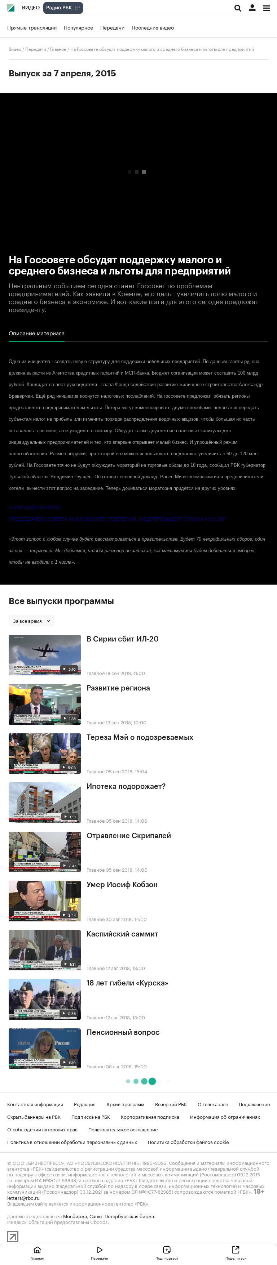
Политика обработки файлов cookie (188, 1141)
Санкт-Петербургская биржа (121, 1215)
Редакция (85, 1103)
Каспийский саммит (122, 934)
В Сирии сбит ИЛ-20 (123, 639)
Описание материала (37, 333)
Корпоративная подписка (150, 1116)
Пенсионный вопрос (123, 1032)
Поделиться (235, 1258)
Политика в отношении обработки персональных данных (72, 1141)
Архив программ (125, 1103)
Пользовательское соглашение (123, 1128)
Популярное (78, 27)
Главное (58, 48)
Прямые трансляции (32, 27)
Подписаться (166, 1258)
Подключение (254, 1103)
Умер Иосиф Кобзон (122, 885)
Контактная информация (35, 1103)
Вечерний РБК (171, 1103)
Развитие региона (118, 688)
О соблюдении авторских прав (42, 1128)
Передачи (112, 27)
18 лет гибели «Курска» (127, 983)
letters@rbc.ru (23, 1197)
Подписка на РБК (90, 1116)
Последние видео (153, 27)
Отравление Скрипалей (129, 836)
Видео (31, 7)
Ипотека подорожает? (126, 786)
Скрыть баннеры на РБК (34, 1116)
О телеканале (213, 1103)
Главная (37, 1258)
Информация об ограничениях (225, 1116)
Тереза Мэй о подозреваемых (140, 737)
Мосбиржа (75, 1215)
